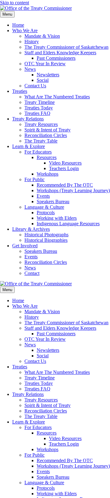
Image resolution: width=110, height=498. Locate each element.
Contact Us (35, 85)
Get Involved (25, 245)
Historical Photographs (46, 234)
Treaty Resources (41, 124)
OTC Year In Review (45, 63)
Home (18, 25)
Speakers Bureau (53, 201)
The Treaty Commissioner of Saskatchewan (66, 47)
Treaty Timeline (39, 102)
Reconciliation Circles (45, 135)
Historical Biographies (46, 240)
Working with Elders (57, 218)
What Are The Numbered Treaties (57, 96)
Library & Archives (31, 229)
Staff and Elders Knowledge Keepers (60, 52)
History (31, 41)
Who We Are (25, 30)
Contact (31, 273)
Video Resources (65, 162)
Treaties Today (38, 107)
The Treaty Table (40, 140)
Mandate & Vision (42, 36)
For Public (34, 179)
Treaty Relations (28, 118)
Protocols (46, 212)
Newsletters (48, 74)
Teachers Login (64, 168)
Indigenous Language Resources (68, 223)
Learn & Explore (28, 146)
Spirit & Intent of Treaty (47, 129)
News (30, 69)
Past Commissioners (56, 58)
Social (43, 80)
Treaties (19, 91)
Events (43, 196)
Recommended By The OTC (65, 185)
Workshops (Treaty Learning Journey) (73, 190)
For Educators (38, 151)
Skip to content (14, 2)
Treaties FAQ (37, 113)
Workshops (47, 174)
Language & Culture (44, 207)
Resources (47, 157)
